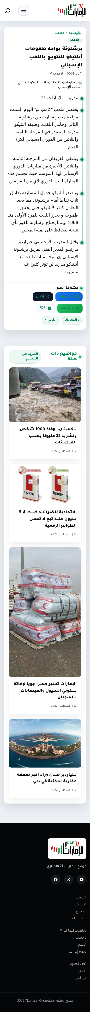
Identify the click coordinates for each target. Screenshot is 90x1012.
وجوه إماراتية (77, 952)
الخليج (82, 945)
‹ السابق (72, 320)
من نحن (80, 978)
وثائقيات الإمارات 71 (73, 931)
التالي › (50, 320)
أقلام (82, 971)
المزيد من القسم (30, 356)
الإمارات (81, 905)
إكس (40, 296)
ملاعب (59, 33)
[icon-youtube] (81, 879)
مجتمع (81, 912)
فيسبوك (66, 296)
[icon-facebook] (55, 879)
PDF (42, 308)
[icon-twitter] (68, 879)
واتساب (67, 308)
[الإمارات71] (72, 10)
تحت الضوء (78, 964)
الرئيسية (76, 33)
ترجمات (81, 938)
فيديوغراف (78, 919)
